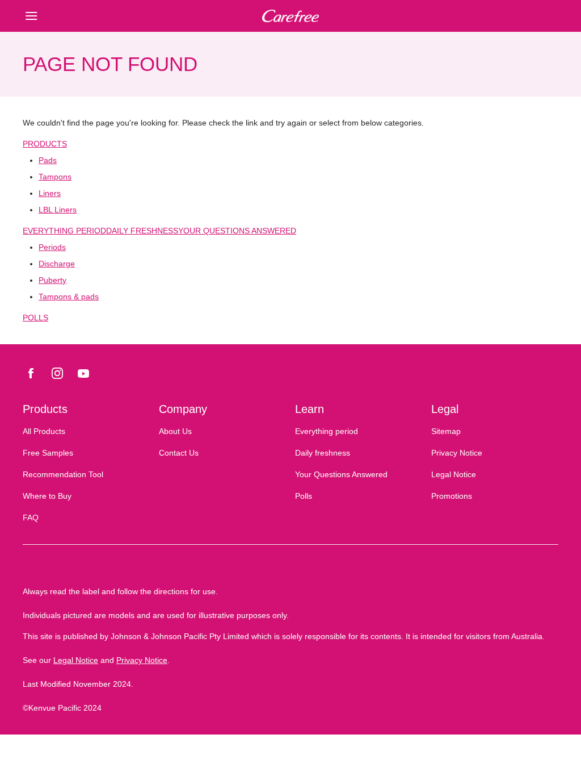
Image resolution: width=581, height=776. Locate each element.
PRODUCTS (45, 143)
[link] (31, 373)
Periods (52, 247)
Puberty (52, 280)
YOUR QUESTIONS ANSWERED (237, 230)
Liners (50, 193)
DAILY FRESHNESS (142, 230)
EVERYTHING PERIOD (64, 230)
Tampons (55, 176)
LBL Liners (58, 209)
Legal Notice (75, 660)
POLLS (35, 317)
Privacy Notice (141, 660)
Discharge (57, 263)
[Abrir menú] (90, 15)
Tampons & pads (69, 296)
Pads (48, 160)
